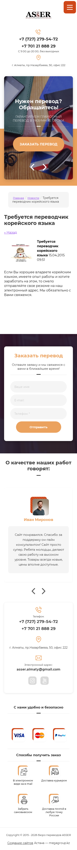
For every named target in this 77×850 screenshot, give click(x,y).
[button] (38, 144)
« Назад (10, 232)
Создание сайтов (20, 843)
